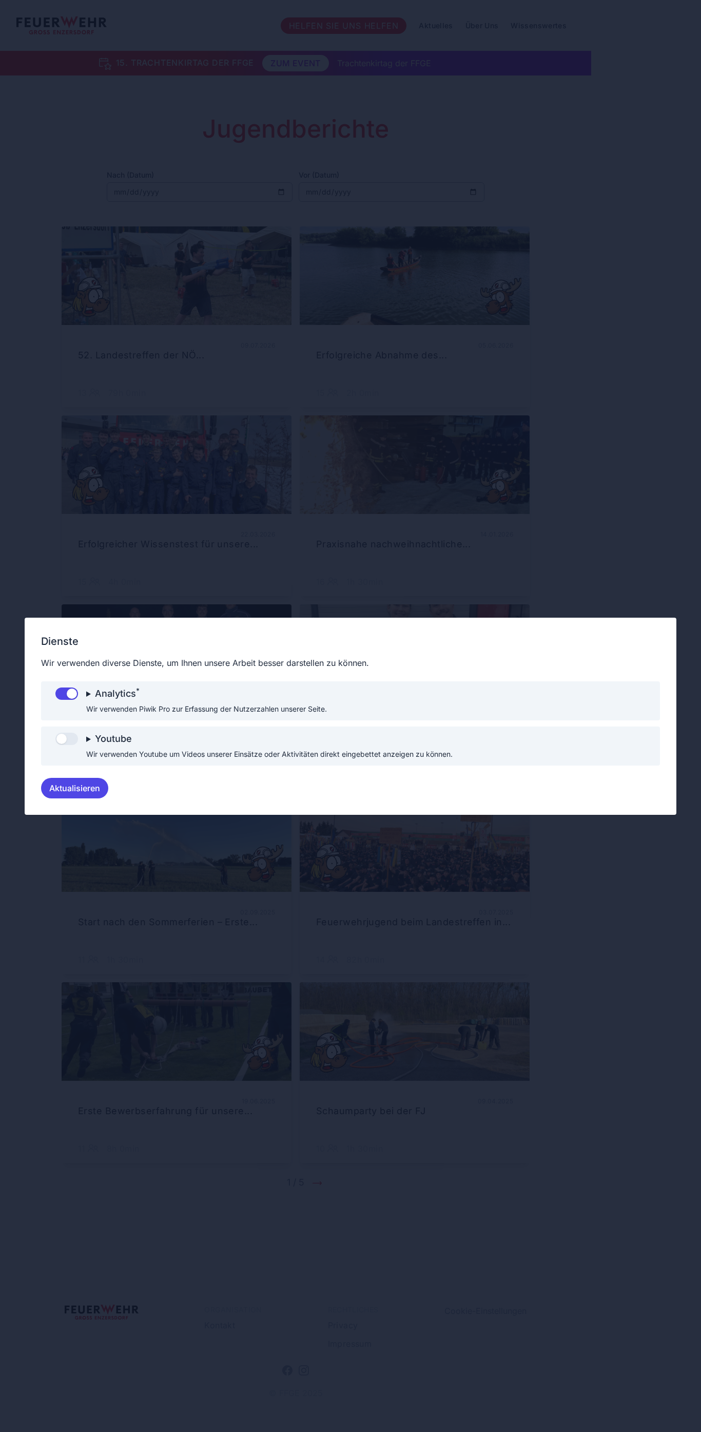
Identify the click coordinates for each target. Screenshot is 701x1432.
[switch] (66, 694)
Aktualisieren (74, 788)
